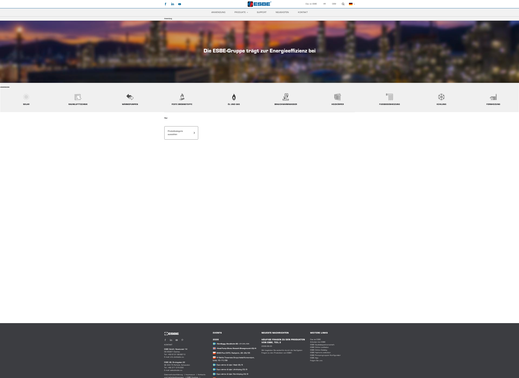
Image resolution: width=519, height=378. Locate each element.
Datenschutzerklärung (173, 375)
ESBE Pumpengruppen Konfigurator (325, 355)
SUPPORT (261, 12)
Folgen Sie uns (316, 361)
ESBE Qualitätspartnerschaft (322, 345)
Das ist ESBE (311, 4)
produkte (240, 12)
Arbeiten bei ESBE (317, 342)
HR (324, 4)
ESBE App (314, 358)
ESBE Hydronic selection (320, 353)
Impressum (190, 375)
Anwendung (218, 12)
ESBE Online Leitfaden (319, 347)
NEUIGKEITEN (282, 12)
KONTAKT (303, 12)
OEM (334, 4)
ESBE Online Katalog (318, 350)
